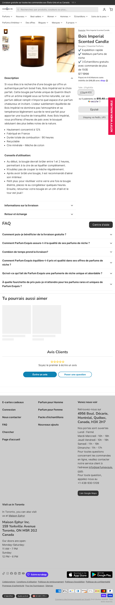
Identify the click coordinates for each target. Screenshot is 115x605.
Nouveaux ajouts (48, 424)
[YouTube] (23, 574)
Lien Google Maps (88, 493)
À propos (70, 22)
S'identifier (8, 596)
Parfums (6, 16)
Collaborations (8, 582)
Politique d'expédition (75, 582)
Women (50, 16)
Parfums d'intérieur (10, 22)
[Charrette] (110, 9)
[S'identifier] (103, 9)
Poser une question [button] (75, 374)
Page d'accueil (11, 439)
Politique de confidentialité (98, 582)
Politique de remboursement (51, 582)
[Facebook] (11, 574)
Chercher (8, 432)
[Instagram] (7, 574)
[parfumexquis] (7, 9)
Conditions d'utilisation (26, 582)
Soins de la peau (98, 16)
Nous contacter (11, 417)
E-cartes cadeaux (13, 402)
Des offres (30, 22)
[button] (94, 100)
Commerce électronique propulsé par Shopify (72, 599)
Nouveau (20, 16)
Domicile (81, 30)
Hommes (64, 16)
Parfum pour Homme (50, 402)
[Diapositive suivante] (70, 49)
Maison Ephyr (17, 515)
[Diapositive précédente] (15, 49)
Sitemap (49, 585)
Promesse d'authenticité (13, 585)
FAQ (4, 424)
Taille (85, 87)
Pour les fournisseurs (34, 585)
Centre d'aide (101, 224)
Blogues (42, 22)
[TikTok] (3, 574)
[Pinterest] (15, 574)
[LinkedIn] (19, 574)
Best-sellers (35, 16)
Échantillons (79, 16)
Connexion (9, 409)
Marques (56, 22)
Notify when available (111, 116)
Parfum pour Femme (50, 409)
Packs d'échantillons (50, 417)
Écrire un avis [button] (40, 374)
